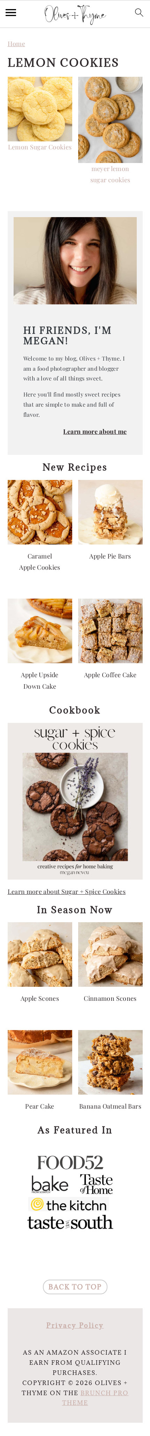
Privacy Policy (75, 1325)
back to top (75, 1287)
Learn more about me (95, 431)
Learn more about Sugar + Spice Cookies (67, 891)
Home (16, 43)
